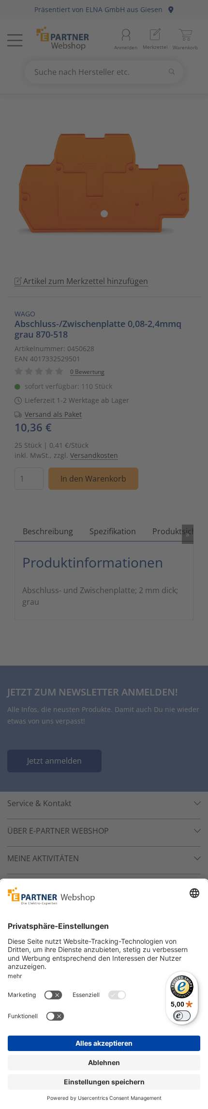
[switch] (182, 1015)
